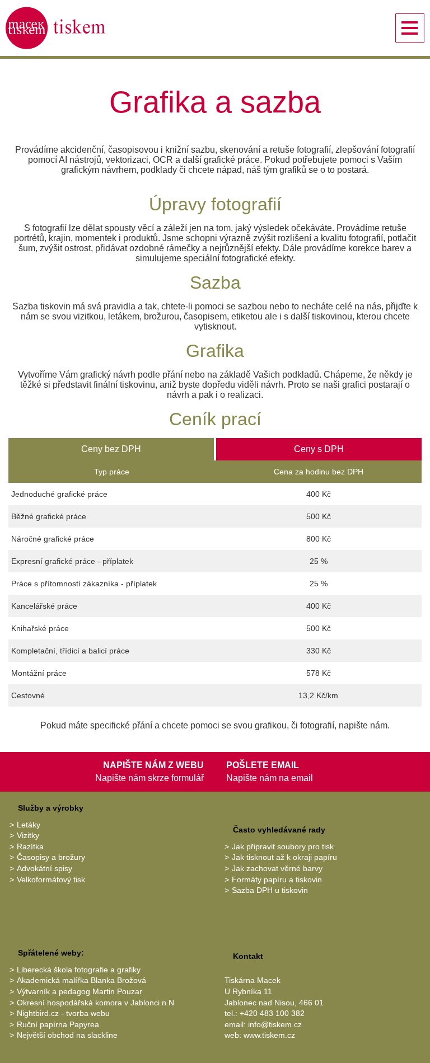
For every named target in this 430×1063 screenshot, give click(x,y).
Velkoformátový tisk (51, 879)
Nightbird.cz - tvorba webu (63, 1013)
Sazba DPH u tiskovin (270, 890)
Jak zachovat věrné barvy (277, 868)
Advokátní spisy (44, 868)
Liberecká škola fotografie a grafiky (79, 969)
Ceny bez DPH (111, 449)
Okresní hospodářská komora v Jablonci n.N (95, 1002)
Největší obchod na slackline (67, 1035)
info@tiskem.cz (275, 1024)
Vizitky (28, 835)
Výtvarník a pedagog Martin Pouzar (79, 991)
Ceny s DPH (319, 449)
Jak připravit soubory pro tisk (283, 846)
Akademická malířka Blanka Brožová (81, 980)
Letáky (28, 824)
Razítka (30, 846)
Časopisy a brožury (51, 857)
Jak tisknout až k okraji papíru (284, 857)
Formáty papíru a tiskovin (277, 879)
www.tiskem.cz (269, 1035)
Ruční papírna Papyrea (58, 1024)
